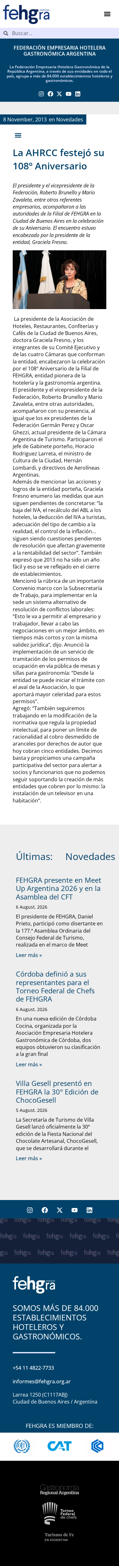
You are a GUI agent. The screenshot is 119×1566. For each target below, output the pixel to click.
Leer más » (29, 955)
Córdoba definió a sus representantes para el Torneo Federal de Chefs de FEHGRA (55, 986)
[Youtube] (68, 94)
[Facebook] (50, 94)
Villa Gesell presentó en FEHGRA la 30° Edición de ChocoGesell (57, 1091)
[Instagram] (41, 94)
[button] (107, 14)
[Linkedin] (78, 94)
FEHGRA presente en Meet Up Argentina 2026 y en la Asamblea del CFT (58, 888)
